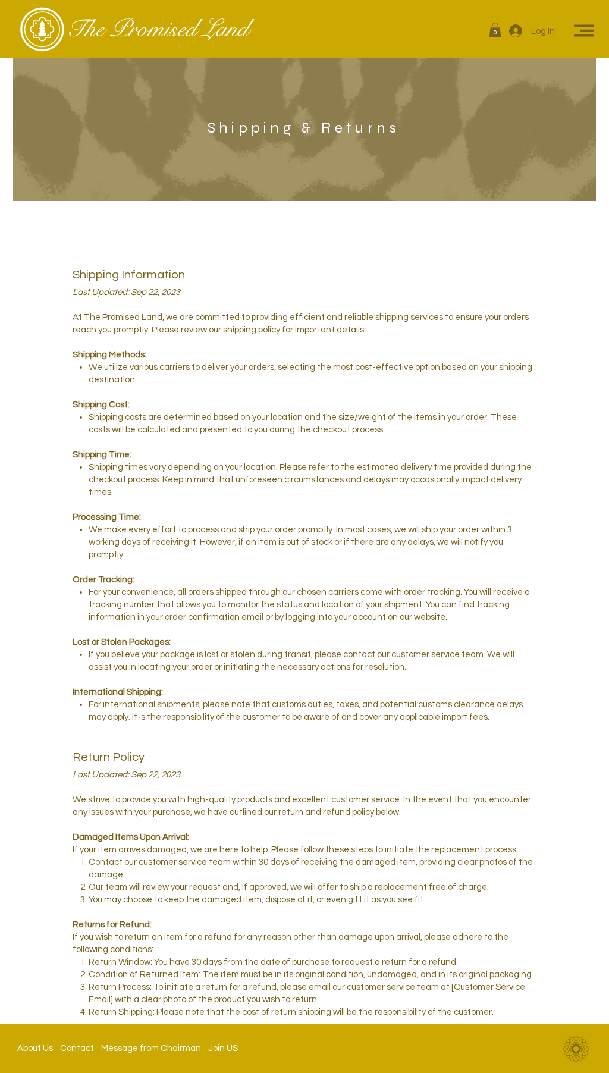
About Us (38, 1048)
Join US (219, 1048)
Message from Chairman (147, 1048)
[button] (495, 30)
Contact (77, 1048)
